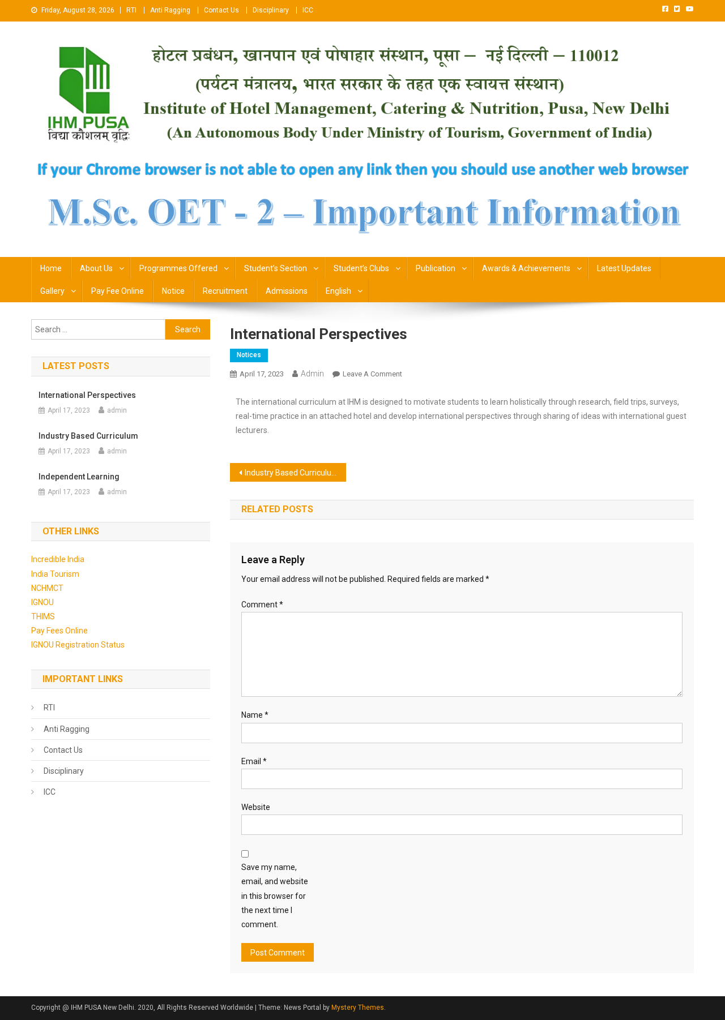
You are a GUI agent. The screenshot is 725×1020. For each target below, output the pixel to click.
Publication (435, 268)
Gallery (52, 290)
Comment (262, 604)
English (338, 290)
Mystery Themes (357, 1008)
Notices (249, 355)
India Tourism (55, 573)
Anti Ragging (170, 10)
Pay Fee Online (117, 290)
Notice (173, 290)
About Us (96, 268)
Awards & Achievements (526, 268)
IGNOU (42, 602)
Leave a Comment (372, 374)
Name (254, 714)
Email (254, 761)
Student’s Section (275, 268)
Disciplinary (271, 10)
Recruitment (225, 290)
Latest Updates (624, 268)
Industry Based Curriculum (292, 472)
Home (51, 268)
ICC (307, 10)
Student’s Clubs (361, 268)
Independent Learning (79, 476)
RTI (131, 10)
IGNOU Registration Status (78, 644)
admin (312, 373)
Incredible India (57, 559)
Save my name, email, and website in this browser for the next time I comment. (274, 896)
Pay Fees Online (59, 630)
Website (255, 807)
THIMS (43, 616)
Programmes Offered (178, 268)
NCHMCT (47, 588)
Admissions (287, 290)
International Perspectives (87, 395)
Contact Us (221, 10)
